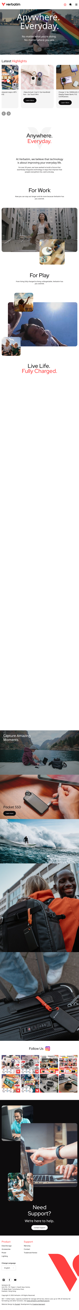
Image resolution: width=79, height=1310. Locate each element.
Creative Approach (38, 1304)
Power (4, 1253)
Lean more (9, 813)
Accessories (6, 1249)
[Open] (11, 1064)
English (7, 1268)
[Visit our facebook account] (9, 1281)
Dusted (17, 1304)
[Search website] (70, 4)
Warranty (27, 1246)
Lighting (5, 1256)
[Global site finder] (65, 4)
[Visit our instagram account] (4, 1281)
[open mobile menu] (75, 4)
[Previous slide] (4, 113)
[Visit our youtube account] (15, 1281)
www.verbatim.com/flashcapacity (38, 1301)
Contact (27, 1249)
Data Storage (7, 1246)
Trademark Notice (30, 1253)
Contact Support (39, 1228)
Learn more (60, 473)
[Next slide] (9, 113)
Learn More (19, 100)
